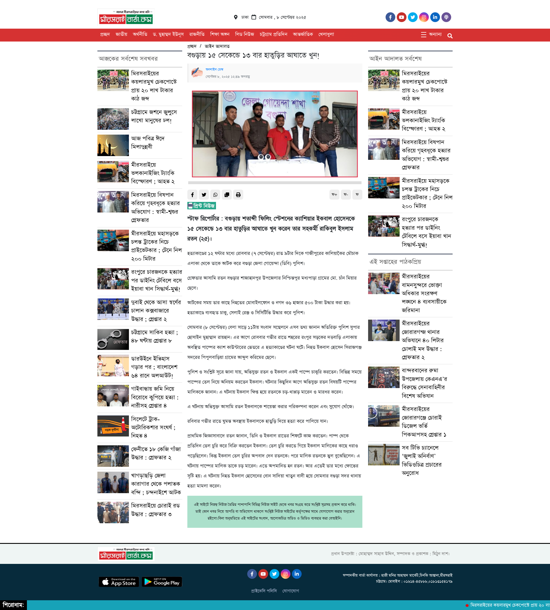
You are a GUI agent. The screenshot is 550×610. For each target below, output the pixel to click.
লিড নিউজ (244, 34)
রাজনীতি (197, 34)
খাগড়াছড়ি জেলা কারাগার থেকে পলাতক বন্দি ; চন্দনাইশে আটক (156, 484)
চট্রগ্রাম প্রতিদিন (273, 34)
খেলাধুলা (326, 34)
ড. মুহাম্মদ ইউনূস (168, 34)
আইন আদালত (217, 46)
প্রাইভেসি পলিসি (264, 591)
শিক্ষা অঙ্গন (219, 34)
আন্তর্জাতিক (303, 34)
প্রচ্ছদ (105, 34)
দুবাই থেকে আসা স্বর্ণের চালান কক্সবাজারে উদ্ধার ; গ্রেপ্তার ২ (156, 311)
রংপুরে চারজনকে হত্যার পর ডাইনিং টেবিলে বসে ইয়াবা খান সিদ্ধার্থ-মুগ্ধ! (156, 280)
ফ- (346, 194)
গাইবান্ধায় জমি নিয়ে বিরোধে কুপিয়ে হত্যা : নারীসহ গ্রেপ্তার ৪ (155, 397)
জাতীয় (121, 34)
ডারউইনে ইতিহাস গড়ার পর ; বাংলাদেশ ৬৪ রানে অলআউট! (154, 367)
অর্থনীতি (140, 34)
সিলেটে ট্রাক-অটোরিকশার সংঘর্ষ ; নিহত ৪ (153, 428)
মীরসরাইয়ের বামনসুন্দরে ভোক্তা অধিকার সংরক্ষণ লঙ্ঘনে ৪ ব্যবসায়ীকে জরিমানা (424, 293)
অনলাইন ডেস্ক (214, 69)
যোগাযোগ (290, 591)
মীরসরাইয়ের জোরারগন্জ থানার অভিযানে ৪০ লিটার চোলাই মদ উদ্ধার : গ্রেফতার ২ (423, 340)
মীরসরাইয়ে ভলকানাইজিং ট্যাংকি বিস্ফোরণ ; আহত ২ (153, 173)
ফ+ (334, 194)
